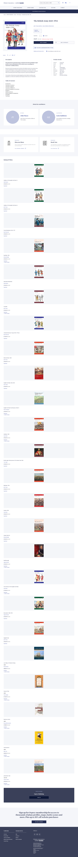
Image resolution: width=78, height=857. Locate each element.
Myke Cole (5, 751)
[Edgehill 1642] (39, 628)
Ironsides (5, 306)
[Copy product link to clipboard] (14, 55)
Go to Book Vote (54, 148)
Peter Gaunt (6, 384)
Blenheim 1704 (6, 485)
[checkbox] (38, 31)
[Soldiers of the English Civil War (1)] (39, 170)
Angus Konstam (6, 562)
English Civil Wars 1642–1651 (9, 382)
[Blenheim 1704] (39, 475)
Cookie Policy (6, 841)
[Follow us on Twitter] (39, 834)
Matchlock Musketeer (8, 281)
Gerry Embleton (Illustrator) (48, 26)
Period (15, 14)
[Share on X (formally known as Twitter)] (9, 55)
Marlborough (6, 560)
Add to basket (43, 42)
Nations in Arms (7, 719)
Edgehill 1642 (6, 637)
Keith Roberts (6, 182)
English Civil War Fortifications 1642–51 (11, 407)
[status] (40, 36)
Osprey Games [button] (30, 7)
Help (16, 834)
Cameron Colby (6, 779)
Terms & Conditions (7, 837)
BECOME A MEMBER (39, 821)
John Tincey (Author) (38, 26)
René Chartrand (6, 232)
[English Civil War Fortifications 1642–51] (39, 398)
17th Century (19, 14)
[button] (65, 2)
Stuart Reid (5, 435)
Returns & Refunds (19, 839)
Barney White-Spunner (7, 723)
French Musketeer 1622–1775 (9, 230)
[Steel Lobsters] (39, 737)
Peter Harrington (6, 409)
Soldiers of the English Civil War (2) (10, 205)
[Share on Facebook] (7, 55)
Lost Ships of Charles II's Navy (9, 662)
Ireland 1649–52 (7, 535)
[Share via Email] (13, 55)
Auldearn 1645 (6, 434)
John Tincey (24, 116)
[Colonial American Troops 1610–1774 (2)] (39, 323)
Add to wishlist (64, 42)
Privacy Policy (6, 835)
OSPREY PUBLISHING (10, 14)
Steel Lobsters (6, 747)
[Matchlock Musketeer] (39, 271)
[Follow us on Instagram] (37, 834)
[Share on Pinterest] (11, 55)
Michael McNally (6, 257)
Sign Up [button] (39, 797)
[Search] (58, 3)
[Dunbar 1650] (39, 500)
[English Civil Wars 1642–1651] (39, 373)
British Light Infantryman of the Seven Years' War (13, 460)
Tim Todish (5, 462)
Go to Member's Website (19, 148)
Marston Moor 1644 (7, 357)
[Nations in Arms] (39, 709)
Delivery (17, 837)
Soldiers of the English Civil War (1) (10, 180)
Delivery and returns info (39, 51)
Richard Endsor (6, 666)
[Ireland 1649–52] (39, 525)
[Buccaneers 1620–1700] (39, 603)
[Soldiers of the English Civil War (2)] (39, 195)
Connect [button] (63, 7)
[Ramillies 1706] (39, 245)
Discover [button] (53, 7)
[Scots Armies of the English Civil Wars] (39, 577)
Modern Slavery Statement (8, 839)
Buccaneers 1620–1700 (8, 613)
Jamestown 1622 (7, 775)
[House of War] (39, 681)
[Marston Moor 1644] (39, 348)
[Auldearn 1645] (39, 424)
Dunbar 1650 (6, 510)
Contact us (17, 835)
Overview (5, 834)
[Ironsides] (39, 296)
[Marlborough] (39, 550)
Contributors (42, 7)
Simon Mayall (6, 694)
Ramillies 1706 (6, 255)
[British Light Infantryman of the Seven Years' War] (39, 450)
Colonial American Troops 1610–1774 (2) (11, 332)
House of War (6, 691)
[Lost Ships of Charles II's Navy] (39, 653)
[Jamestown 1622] (39, 766)
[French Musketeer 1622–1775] (39, 220)
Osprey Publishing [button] (17, 7)
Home (5, 14)
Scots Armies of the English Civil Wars (11, 586)
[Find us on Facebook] (35, 834)
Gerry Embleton (61, 116)
